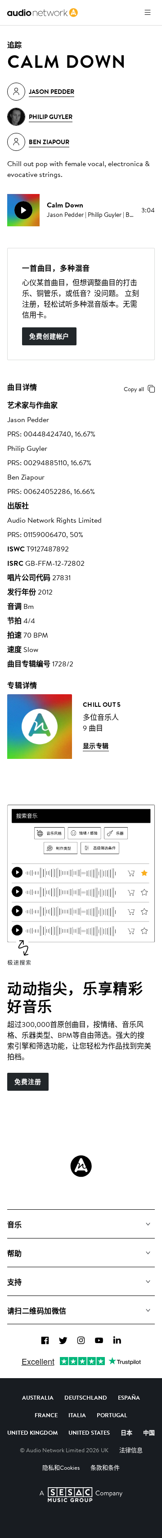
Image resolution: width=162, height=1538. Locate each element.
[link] (42, 12)
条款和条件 (105, 1467)
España (129, 1397)
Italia (77, 1415)
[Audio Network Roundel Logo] (81, 1166)
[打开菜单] (147, 12)
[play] (23, 210)
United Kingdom (32, 1432)
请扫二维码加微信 (37, 1311)
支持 (14, 1282)
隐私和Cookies (61, 1467)
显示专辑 (96, 745)
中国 (149, 1432)
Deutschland (85, 1397)
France (46, 1415)
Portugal (112, 1415)
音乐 (14, 1225)
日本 (126, 1432)
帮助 (14, 1253)
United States (89, 1432)
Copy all (134, 389)
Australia (38, 1397)
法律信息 (131, 1450)
